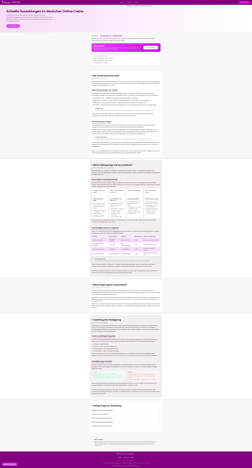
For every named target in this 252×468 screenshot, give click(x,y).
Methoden (122, 2)
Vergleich (136, 2)
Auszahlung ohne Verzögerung (101, 62)
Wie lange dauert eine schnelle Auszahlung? (102, 410)
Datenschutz (131, 460)
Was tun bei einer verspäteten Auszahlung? (102, 422)
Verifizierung (129, 2)
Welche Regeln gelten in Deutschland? (102, 60)
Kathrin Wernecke (98, 439)
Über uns (119, 460)
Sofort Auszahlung (244, 2)
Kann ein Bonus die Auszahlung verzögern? (102, 426)
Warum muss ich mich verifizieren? (100, 414)
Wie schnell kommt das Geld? (100, 56)
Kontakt (123, 460)
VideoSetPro (131, 454)
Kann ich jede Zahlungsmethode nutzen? (102, 418)
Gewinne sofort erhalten (9, 464)
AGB (127, 460)
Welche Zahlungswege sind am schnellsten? (104, 58)
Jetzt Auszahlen (12, 26)
